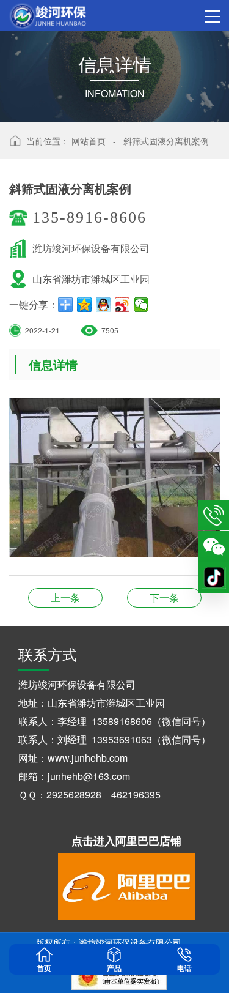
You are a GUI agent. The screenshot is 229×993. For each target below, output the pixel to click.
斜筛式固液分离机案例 (166, 141)
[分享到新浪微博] (122, 304)
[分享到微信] (141, 304)
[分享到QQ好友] (103, 304)
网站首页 (88, 141)
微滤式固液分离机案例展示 (65, 597)
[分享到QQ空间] (84, 304)
